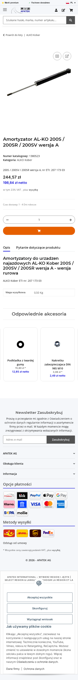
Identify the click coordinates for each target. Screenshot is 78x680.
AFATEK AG (44, 560)
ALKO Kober (24, 160)
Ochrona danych (34, 668)
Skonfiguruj (40, 608)
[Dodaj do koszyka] (6, 47)
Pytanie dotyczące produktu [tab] (38, 247)
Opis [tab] (6, 247)
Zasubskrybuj (60, 439)
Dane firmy (13, 668)
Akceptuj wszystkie (39, 597)
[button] (56, 10)
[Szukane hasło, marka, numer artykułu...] (70, 20)
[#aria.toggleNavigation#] (5, 8)
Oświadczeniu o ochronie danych (37, 661)
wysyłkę (33, 189)
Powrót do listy (14, 35)
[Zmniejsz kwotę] (7, 220)
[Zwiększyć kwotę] (70, 220)
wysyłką (56, 550)
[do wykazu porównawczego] (57, 56)
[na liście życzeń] (67, 56)
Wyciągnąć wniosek (40, 619)
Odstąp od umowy (15, 543)
